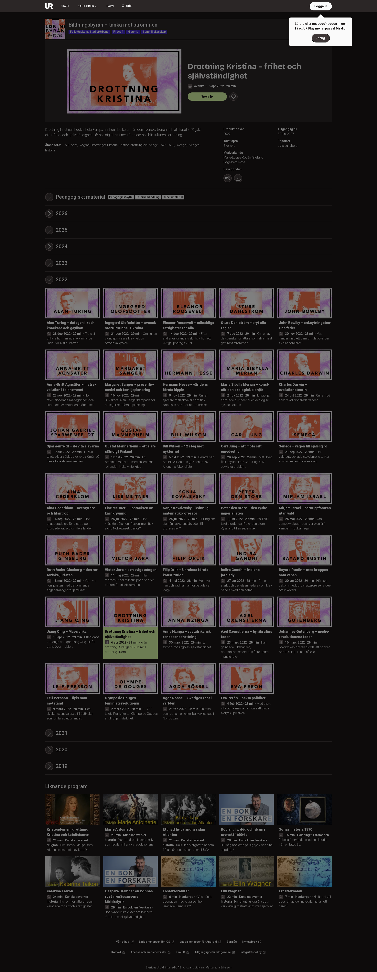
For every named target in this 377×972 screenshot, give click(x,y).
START (65, 6)
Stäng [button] (321, 38)
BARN (110, 6)
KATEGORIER (86, 6)
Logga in (320, 6)
